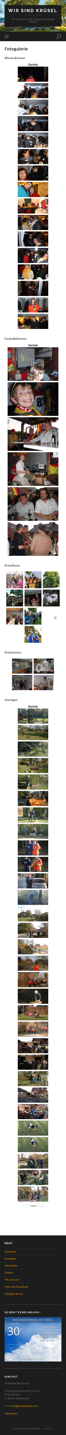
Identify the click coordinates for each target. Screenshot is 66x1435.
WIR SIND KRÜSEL (33, 10)
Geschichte (11, 1265)
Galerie (9, 1272)
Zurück (33, 64)
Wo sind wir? (12, 1279)
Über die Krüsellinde (16, 1286)
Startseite (10, 1251)
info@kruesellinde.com (24, 1405)
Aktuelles (10, 1258)
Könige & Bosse (14, 1293)
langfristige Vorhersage (32, 1358)
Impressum (11, 1413)
